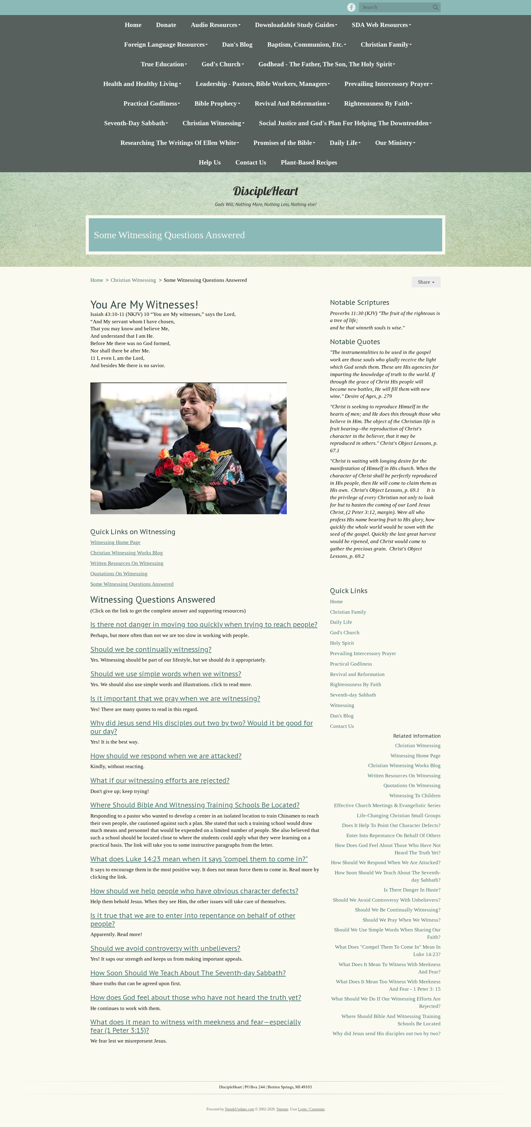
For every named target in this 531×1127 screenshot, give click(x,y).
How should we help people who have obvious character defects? (194, 891)
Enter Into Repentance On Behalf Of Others (393, 835)
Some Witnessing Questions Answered (132, 584)
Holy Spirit (342, 643)
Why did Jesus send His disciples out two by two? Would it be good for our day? (201, 727)
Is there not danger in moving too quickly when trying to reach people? (203, 624)
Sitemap (282, 1109)
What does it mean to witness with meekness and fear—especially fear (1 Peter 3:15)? (195, 1026)
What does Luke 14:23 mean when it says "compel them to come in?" (199, 859)
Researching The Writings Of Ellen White (178, 142)
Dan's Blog (237, 44)
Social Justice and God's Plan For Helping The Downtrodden (344, 122)
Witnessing (342, 705)
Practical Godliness (150, 103)
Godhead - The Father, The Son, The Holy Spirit (325, 64)
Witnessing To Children (415, 796)
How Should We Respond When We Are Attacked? (386, 862)
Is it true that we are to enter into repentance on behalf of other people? (192, 919)
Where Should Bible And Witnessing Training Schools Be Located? (195, 805)
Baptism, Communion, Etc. (305, 44)
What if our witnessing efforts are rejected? (160, 780)
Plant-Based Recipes (309, 162)
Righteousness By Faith (376, 103)
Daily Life (343, 142)
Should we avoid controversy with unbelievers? (165, 948)
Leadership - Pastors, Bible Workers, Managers (261, 83)
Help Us (210, 162)
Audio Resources (214, 24)
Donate (166, 24)
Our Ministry (393, 142)
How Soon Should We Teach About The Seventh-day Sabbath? (188, 972)
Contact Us (250, 162)
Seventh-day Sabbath (353, 695)
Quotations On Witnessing (119, 574)
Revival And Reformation (290, 103)
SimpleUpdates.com (239, 1109)
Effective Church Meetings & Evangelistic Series (387, 805)
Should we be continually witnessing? (150, 649)
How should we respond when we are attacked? (166, 755)
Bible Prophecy (216, 103)
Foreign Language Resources (164, 44)
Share (424, 282)
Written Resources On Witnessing (126, 563)
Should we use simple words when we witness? (165, 673)
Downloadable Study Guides (294, 24)
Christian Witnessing (212, 122)
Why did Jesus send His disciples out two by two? (386, 1033)
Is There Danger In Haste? (412, 890)
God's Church (221, 64)
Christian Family (385, 44)
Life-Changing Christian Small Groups (399, 815)
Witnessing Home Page (115, 542)
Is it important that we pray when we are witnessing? (175, 698)
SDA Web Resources (380, 24)
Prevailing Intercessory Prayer (386, 83)
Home (133, 24)
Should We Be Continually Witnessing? (398, 910)
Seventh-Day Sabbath (134, 122)
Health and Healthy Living (140, 83)
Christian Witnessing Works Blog (126, 553)
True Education (162, 64)
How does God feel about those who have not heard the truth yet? (195, 997)
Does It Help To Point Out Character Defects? (391, 825)
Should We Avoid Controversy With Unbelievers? (387, 900)
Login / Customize (311, 1109)
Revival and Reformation (357, 674)
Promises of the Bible (283, 142)
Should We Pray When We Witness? (402, 920)
